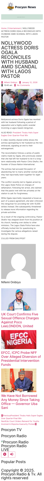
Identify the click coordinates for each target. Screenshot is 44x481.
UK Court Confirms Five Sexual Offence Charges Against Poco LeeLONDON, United (20, 320)
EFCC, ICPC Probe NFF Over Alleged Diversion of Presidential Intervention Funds (21, 359)
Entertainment (14, 28)
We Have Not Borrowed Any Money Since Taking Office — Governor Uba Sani (20, 402)
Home (3, 28)
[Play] (4, 455)
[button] (22, 22)
